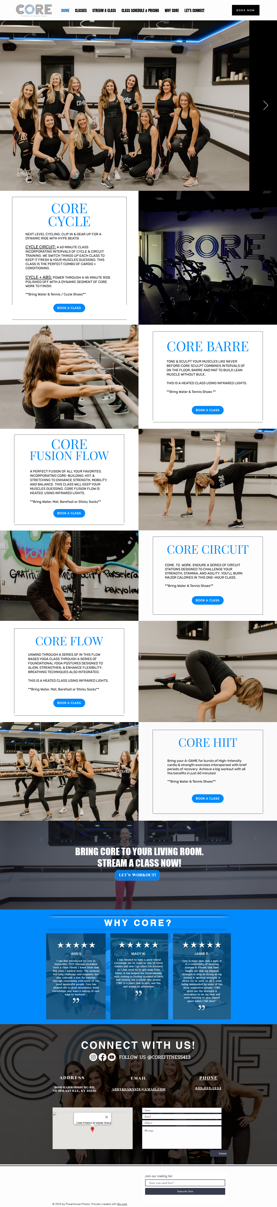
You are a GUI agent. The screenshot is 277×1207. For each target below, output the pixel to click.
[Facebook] (102, 1057)
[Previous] (11, 105)
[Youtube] (112, 1057)
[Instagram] (93, 1057)
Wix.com (122, 1204)
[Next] (265, 105)
